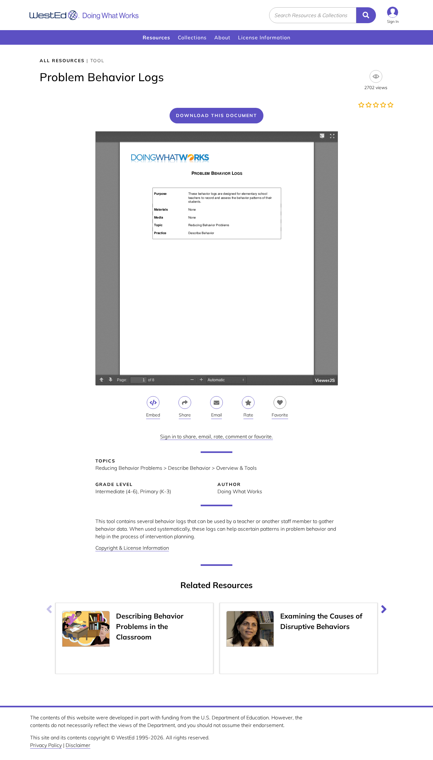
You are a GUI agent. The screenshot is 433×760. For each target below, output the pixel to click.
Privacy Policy (46, 745)
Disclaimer (78, 745)
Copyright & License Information (132, 548)
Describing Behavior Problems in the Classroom (150, 626)
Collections (192, 37)
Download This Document (216, 115)
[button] (393, 15)
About (222, 37)
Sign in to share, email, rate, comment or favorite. (216, 436)
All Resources (62, 60)
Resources (156, 37)
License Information (264, 37)
